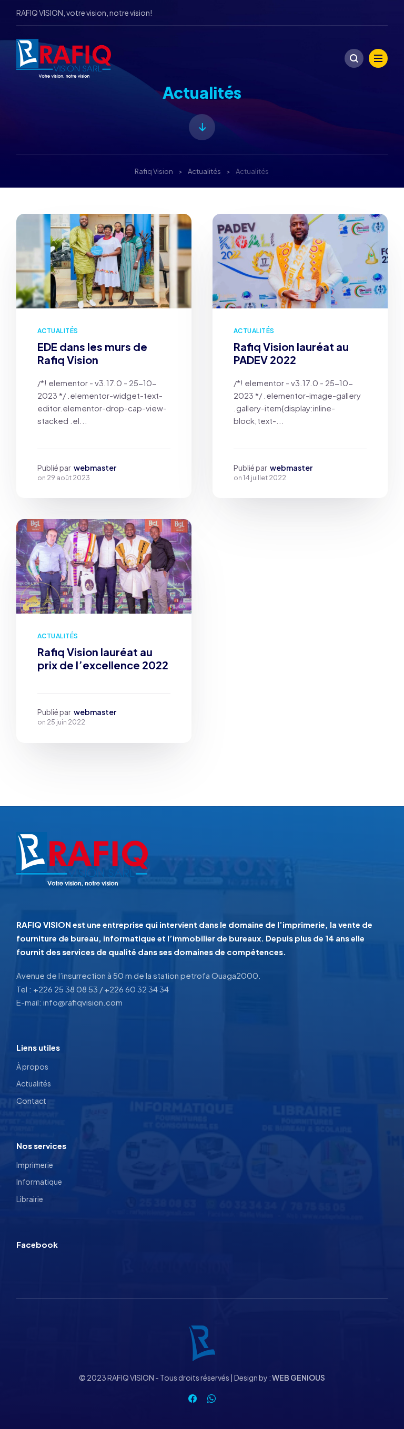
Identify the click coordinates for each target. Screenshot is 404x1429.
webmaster (95, 467)
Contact (31, 1100)
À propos (32, 1066)
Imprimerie (34, 1164)
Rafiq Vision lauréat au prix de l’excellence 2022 (102, 658)
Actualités (57, 331)
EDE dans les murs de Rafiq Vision (92, 353)
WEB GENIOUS (298, 1377)
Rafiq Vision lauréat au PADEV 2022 (291, 353)
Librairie (29, 1199)
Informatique (39, 1181)
